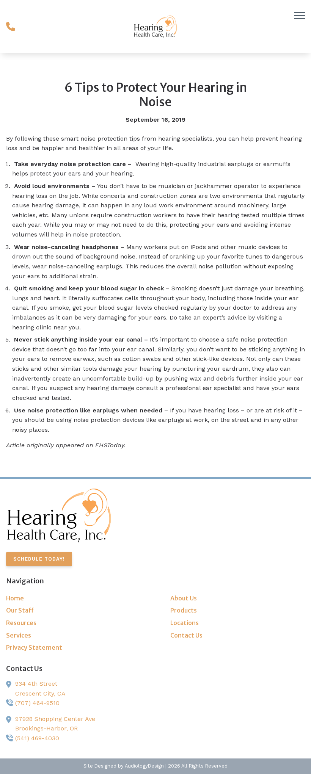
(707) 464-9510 (37, 703)
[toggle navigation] (299, 15)
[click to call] (10, 26)
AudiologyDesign (144, 766)
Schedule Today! (39, 559)
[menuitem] (73, 598)
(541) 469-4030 (37, 738)
